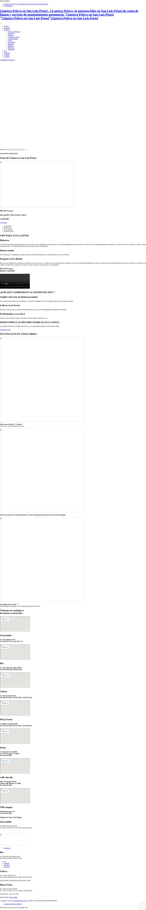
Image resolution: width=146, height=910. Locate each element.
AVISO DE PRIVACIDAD (13, 904)
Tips (5, 51)
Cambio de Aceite (13, 37)
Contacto (7, 56)
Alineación (11, 49)
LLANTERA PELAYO (19, 901)
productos (7, 28)
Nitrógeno (11, 48)
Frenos (10, 40)
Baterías (10, 35)
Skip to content (4, 1)
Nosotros (7, 55)
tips (5, 862)
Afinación (11, 33)
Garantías (7, 53)
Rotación (11, 44)
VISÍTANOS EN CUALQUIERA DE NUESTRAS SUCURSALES (26, 4)
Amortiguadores (13, 39)
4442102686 (13, 897)
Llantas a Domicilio (14, 32)
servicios (6, 30)
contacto (6, 863)
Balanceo (11, 46)
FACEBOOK (8, 6)
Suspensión (11, 42)
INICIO (6, 26)
